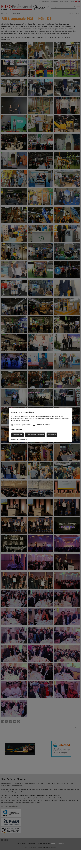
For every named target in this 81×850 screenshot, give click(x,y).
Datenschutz (23, 439)
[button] (34, 425)
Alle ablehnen (52, 434)
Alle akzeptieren (17, 434)
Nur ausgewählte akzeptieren (35, 434)
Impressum (14, 439)
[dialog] (40, 425)
